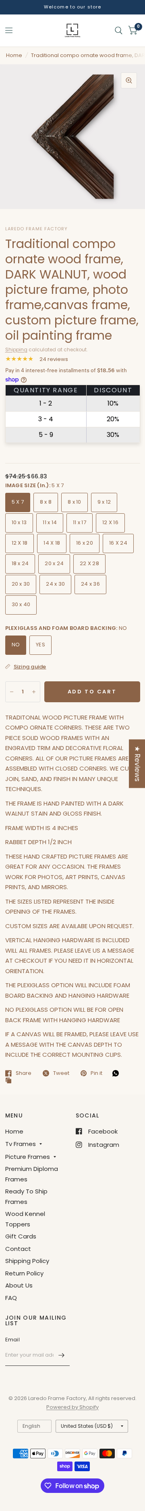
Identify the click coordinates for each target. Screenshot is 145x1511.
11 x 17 (79, 522)
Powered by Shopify (72, 1407)
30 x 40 (21, 604)
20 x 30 (21, 584)
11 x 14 (50, 522)
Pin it (96, 1073)
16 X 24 (118, 543)
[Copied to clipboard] (10, 1081)
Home (14, 55)
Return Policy (24, 1273)
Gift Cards (20, 1236)
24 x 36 (90, 584)
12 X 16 (110, 522)
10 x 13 (19, 522)
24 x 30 (55, 584)
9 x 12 (104, 502)
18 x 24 (20, 563)
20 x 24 (54, 563)
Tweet (61, 1073)
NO (16, 644)
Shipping (16, 349)
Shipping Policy (27, 1261)
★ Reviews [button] (137, 763)
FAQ (11, 1298)
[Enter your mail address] (62, 1355)
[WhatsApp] (117, 1073)
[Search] (118, 30)
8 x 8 (46, 502)
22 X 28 (89, 563)
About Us (19, 1285)
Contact (18, 1248)
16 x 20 (84, 543)
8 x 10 (74, 502)
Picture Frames (27, 1156)
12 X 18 (20, 543)
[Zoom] (129, 80)
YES (40, 644)
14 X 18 (52, 543)
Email (12, 1339)
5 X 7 (18, 502)
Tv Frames (20, 1144)
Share (23, 1073)
